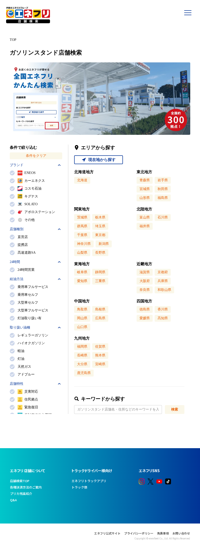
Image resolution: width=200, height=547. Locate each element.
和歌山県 (164, 290)
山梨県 (82, 252)
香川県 (163, 309)
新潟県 (104, 244)
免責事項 (163, 533)
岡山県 (82, 318)
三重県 (100, 281)
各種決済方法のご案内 (26, 487)
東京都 (100, 235)
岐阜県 (82, 272)
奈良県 (145, 290)
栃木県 (100, 217)
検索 (174, 409)
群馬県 (82, 226)
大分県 (82, 364)
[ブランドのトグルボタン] (59, 165)
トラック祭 (79, 487)
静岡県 (100, 272)
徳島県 (145, 309)
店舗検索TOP (19, 481)
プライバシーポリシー (138, 533)
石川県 (163, 217)
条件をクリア (36, 156)
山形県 (145, 198)
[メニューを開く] (190, 19)
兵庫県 (163, 281)
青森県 (145, 180)
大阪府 (145, 281)
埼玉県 (100, 226)
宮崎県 (100, 364)
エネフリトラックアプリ (88, 481)
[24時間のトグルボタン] (59, 262)
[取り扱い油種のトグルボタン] (59, 327)
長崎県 (82, 355)
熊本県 (100, 355)
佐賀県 (100, 346)
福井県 (145, 226)
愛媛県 (145, 318)
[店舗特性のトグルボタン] (59, 384)
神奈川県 (84, 244)
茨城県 (82, 217)
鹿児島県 (84, 373)
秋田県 (163, 189)
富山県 (145, 217)
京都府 (163, 272)
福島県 (163, 198)
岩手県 (163, 180)
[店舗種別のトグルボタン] (59, 229)
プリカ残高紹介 (21, 493)
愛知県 (82, 281)
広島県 (100, 318)
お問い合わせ (181, 533)
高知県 (163, 318)
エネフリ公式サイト (107, 533)
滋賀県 (145, 272)
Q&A (13, 500)
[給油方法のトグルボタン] (59, 279)
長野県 (100, 252)
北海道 (82, 180)
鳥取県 (82, 309)
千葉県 (82, 235)
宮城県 (145, 189)
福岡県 (82, 346)
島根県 (100, 309)
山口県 (82, 327)
